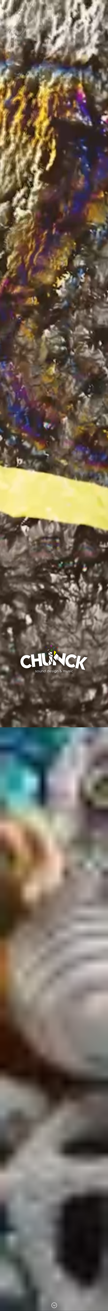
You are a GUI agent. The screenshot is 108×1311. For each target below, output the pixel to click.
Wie (86, 4)
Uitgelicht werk (76, 4)
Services (64, 4)
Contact (94, 4)
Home (56, 4)
